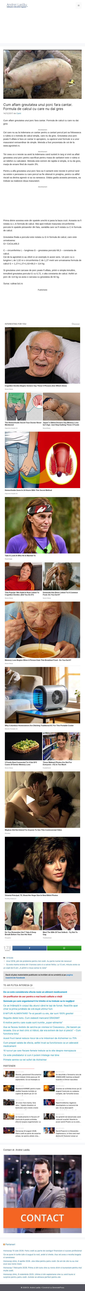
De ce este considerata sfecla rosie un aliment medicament (35, 992)
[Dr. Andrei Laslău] (17, 5)
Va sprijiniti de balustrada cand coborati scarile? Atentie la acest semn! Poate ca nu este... (68, 1119)
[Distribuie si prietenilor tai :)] (29, 948)
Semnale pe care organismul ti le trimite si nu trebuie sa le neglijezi (38, 1001)
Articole (9, 958)
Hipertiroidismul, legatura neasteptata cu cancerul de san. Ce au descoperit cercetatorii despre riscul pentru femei (67, 1108)
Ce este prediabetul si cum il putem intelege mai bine (31, 1055)
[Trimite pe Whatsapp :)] (64, 948)
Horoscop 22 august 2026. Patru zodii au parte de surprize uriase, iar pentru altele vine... (28, 1133)
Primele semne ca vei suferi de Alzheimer (25, 1059)
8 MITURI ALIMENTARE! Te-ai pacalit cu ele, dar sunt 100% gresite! (38, 1013)
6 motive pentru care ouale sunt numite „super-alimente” (33, 1022)
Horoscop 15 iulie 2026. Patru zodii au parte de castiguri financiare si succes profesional (42, 1251)
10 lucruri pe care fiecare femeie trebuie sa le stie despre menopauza (39, 1050)
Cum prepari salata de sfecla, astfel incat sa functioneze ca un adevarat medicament (40, 1044)
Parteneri (10, 1244)
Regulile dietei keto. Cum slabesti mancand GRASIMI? (31, 1018)
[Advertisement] (42, 27)
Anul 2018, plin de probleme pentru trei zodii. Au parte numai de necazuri (38, 961)
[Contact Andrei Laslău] (42, 1232)
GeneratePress (58, 1287)
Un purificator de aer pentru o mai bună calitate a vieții (32, 996)
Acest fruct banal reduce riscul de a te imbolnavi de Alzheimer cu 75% (40, 1038)
